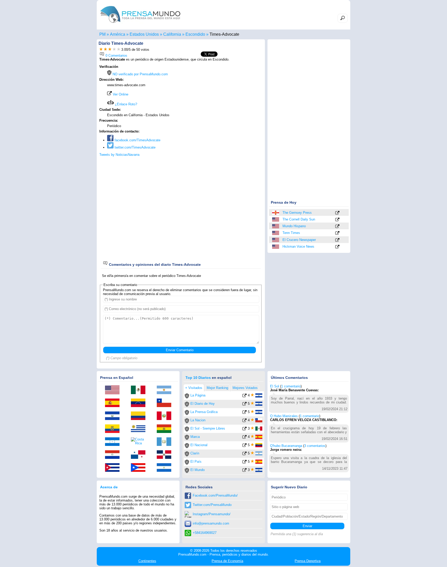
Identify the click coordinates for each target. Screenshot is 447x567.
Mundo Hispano (294, 226)
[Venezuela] (140, 403)
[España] (114, 403)
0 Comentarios (116, 55)
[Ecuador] (114, 429)
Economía (227, 561)
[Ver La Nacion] (244, 421)
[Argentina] (165, 390)
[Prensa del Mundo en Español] (140, 24)
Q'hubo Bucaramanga (286, 446)
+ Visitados (193, 388)
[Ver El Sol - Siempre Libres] (244, 429)
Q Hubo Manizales (284, 416)
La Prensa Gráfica (204, 412)
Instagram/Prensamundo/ (211, 514)
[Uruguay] (140, 429)
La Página (197, 395)
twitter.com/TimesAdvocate (134, 147)
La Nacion (197, 420)
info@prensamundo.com (211, 523)
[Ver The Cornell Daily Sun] (337, 220)
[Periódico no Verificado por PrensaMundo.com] (187, 397)
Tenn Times (291, 233)
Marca (195, 437)
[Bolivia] (165, 429)
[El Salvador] (114, 416)
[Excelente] (118, 49)
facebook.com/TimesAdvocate (137, 140)
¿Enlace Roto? (125, 104)
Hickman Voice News (298, 246)
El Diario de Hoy (202, 404)
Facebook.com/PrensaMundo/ (215, 495)
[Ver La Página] (244, 396)
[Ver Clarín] (244, 454)
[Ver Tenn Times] (337, 233)
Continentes (147, 561)
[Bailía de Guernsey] (276, 213)
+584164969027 (205, 533)
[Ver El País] (244, 463)
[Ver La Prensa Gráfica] (244, 413)
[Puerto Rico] (140, 468)
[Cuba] (114, 468)
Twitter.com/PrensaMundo (212, 505)
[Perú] (165, 416)
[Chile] (165, 403)
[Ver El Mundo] (244, 471)
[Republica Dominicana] (165, 455)
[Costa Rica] (140, 441)
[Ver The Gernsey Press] (337, 213)
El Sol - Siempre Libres (207, 428)
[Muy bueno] (114, 49)
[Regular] (105, 49)
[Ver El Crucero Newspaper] (337, 240)
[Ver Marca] (244, 438)
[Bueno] (109, 49)
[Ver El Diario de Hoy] (244, 405)
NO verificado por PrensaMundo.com (139, 74)
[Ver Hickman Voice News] (337, 247)
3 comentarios (314, 446)
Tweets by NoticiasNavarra (119, 155)
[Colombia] (140, 416)
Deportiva (308, 561)
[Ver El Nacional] (244, 446)
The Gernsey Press (297, 213)
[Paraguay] (114, 455)
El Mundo (197, 470)
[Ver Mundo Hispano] (337, 226)
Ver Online (120, 94)
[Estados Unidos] (276, 219)
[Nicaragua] (165, 468)
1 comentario (291, 386)
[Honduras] (114, 442)
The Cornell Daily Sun (298, 219)
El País (196, 461)
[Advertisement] (218, 97)
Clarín (194, 453)
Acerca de (109, 487)
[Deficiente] (101, 49)
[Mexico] (140, 390)
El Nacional (198, 445)
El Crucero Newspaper (299, 240)
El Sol (274, 386)
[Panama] (140, 455)
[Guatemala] (165, 442)
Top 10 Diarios (198, 377)
